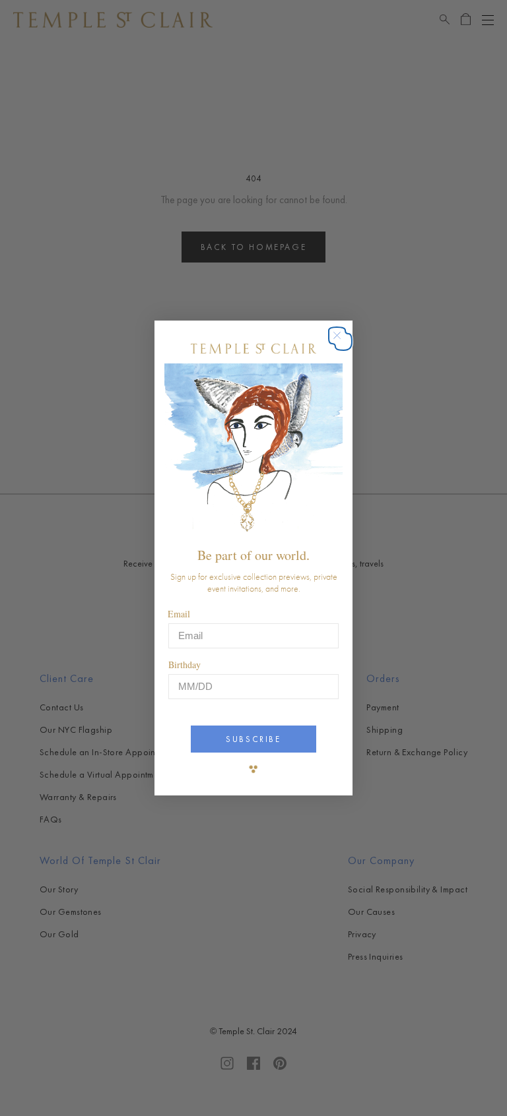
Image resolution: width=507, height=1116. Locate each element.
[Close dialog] (343, 342)
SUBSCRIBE (253, 739)
